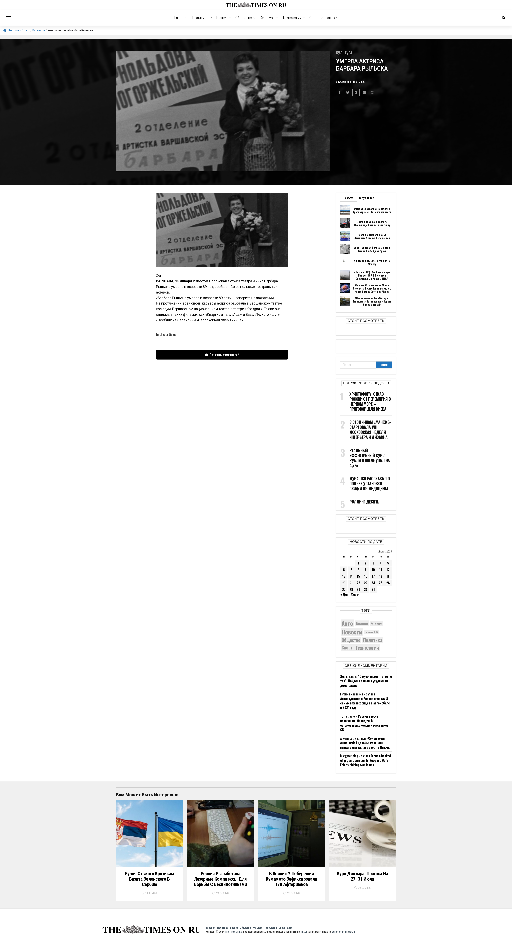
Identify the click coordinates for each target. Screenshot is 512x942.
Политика (200, 17)
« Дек (344, 594)
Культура (267, 17)
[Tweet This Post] (347, 92)
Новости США (371, 631)
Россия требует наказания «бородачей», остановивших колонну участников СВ (364, 723)
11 (380, 569)
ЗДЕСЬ (303, 931)
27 (344, 589)
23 (366, 582)
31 (373, 589)
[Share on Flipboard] (356, 92)
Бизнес (222, 17)
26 (388, 582)
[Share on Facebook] (339, 92)
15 (358, 576)
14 (351, 576)
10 (373, 569)
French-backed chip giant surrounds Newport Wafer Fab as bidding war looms (365, 760)
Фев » (355, 594)
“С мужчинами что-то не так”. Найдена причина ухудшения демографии (366, 681)
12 (388, 569)
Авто (331, 17)
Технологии (292, 17)
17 (373, 576)
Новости (352, 632)
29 (358, 589)
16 (365, 576)
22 (358, 582)
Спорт (314, 17)
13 (343, 576)
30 (366, 589)
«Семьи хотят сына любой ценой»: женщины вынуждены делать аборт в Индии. (365, 743)
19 (388, 576)
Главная (180, 17)
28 (351, 589)
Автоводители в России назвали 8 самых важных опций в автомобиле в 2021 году (365, 703)
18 (380, 576)
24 (373, 582)
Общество (243, 17)
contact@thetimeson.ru (343, 931)
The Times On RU (18, 30)
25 (380, 582)
